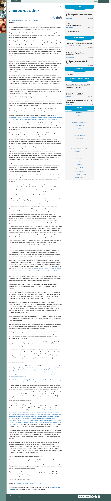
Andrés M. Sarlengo (70, 34)
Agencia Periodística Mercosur (79, 148)
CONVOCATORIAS (79, 68)
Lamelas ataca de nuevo (73, 25)
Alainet (79, 142)
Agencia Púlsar (79, 138)
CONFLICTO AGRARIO (79, 37)
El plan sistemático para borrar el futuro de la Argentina (79, 15)
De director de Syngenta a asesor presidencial (76, 54)
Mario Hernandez (69, 27)
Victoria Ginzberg (69, 90)
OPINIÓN (79, 6)
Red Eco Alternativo (79, 171)
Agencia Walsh (79, 168)
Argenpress (79, 112)
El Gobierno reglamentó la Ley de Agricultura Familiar (76, 62)
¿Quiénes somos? (84, 497)
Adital (79, 145)
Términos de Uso (43, 496)
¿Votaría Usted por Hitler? (74, 94)
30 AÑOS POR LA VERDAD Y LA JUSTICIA (79, 78)
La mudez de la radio (72, 31)
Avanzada (96, 1)
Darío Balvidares (17, 20)
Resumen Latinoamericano (79, 122)
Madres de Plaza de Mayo (79, 174)
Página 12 (79, 115)
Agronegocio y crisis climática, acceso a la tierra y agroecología (79, 44)
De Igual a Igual (79, 151)
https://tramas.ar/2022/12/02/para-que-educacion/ (27, 483)
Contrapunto (79, 155)
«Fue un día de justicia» (73, 88)
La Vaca (79, 161)
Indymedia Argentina (79, 135)
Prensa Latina (79, 119)
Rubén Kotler (68, 96)
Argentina (35, 20)
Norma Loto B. (69, 104)
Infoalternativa (79, 132)
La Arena (79, 158)
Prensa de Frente (79, 125)
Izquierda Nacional (79, 177)
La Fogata (79, 164)
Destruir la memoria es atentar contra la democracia (79, 101)
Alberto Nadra (69, 18)
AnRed (79, 128)
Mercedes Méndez (70, 57)
